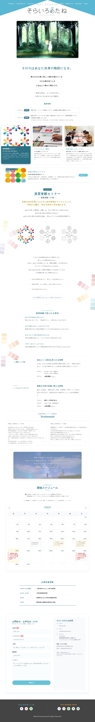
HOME (61, 4)
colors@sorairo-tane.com (65, 631)
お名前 (15, 628)
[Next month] (85, 507)
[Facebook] (21, 708)
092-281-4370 (62, 626)
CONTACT (78, 4)
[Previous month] (9, 507)
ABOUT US (69, 4)
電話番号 (14, 652)
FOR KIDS (31, 4)
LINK (86, 4)
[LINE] (31, 708)
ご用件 (14, 644)
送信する (31, 682)
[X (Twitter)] (73, 708)
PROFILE (11, 4)
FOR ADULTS (21, 4)
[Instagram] (26, 708)
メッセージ (15, 660)
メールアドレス (17, 636)
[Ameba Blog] (78, 708)
